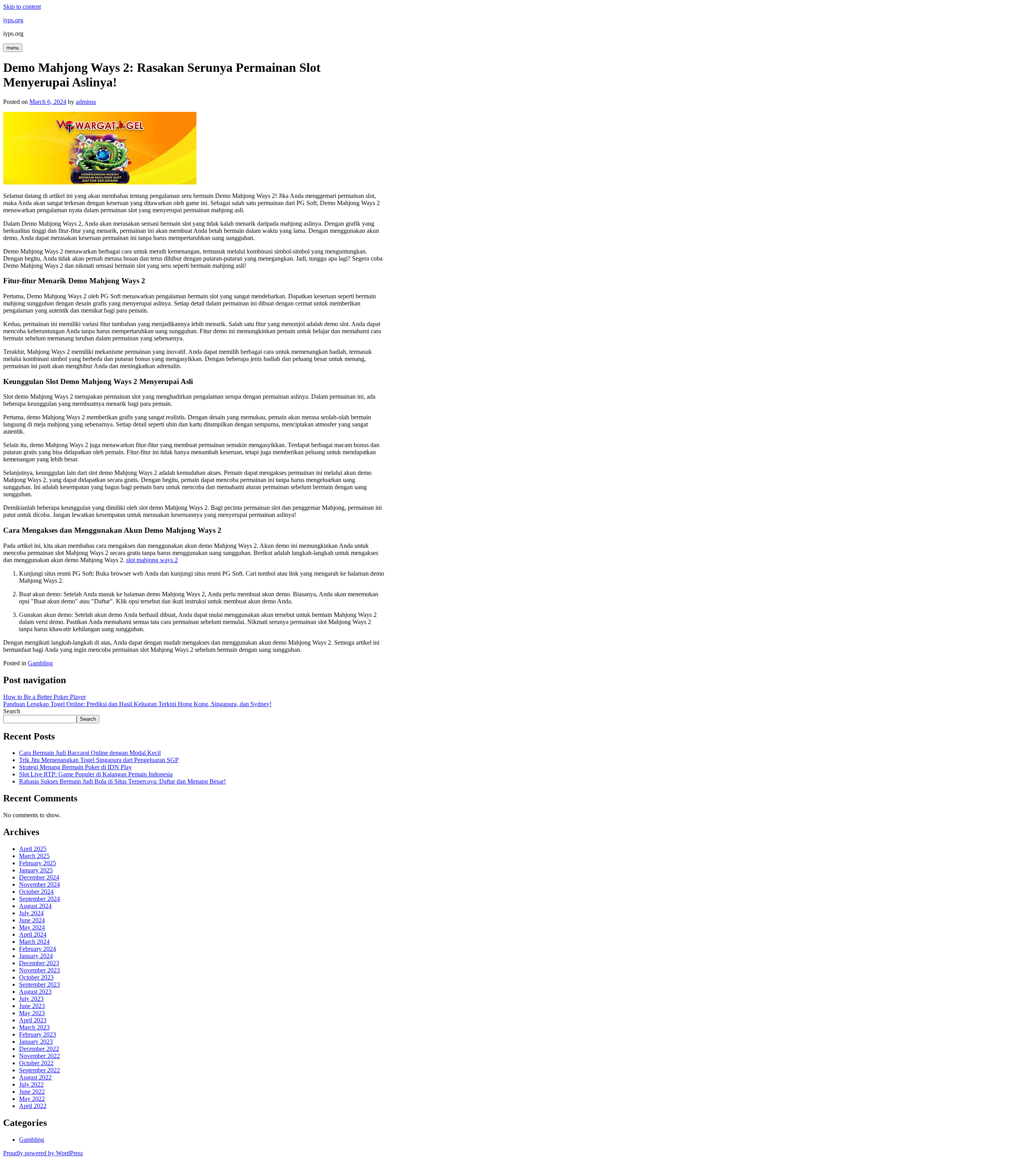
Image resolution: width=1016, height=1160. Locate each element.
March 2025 (34, 856)
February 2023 (37, 1034)
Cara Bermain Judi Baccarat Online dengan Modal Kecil (90, 752)
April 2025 (32, 848)
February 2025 (37, 863)
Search (11, 711)
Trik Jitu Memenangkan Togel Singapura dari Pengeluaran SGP (99, 760)
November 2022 (39, 1055)
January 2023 (36, 1041)
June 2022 (32, 1091)
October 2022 (36, 1063)
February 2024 (37, 948)
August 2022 (35, 1077)
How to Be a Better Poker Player (44, 696)
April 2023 (32, 1020)
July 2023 (31, 998)
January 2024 (36, 956)
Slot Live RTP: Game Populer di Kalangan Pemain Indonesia (96, 774)
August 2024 (35, 906)
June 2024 (32, 920)
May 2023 (32, 1013)
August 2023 (35, 991)
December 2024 (39, 877)
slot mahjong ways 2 (152, 560)
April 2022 (32, 1105)
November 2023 (39, 970)
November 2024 (39, 884)
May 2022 (32, 1098)
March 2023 (34, 1027)
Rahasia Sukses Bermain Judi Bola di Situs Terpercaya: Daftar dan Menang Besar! (122, 781)
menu (12, 48)
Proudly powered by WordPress (43, 1153)
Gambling (40, 663)
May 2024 (32, 927)
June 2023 (32, 1006)
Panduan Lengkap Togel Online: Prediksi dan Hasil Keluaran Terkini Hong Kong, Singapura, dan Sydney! (137, 704)
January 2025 (36, 870)
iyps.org (13, 20)
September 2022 (39, 1070)
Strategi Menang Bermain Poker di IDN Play (75, 767)
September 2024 (39, 898)
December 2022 (39, 1048)
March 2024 (34, 941)
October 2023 (36, 977)
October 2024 (36, 891)
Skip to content (22, 6)
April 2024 (32, 934)
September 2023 (39, 984)
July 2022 (31, 1084)
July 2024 (31, 913)
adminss (86, 101)
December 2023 (39, 963)
